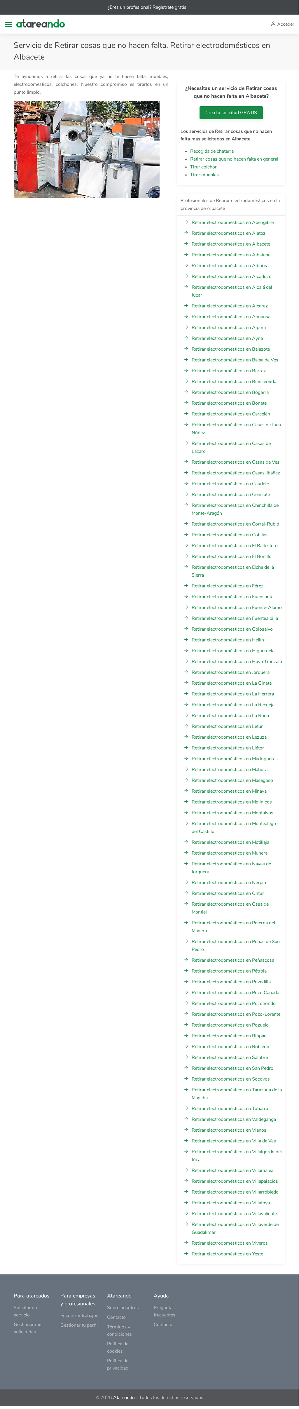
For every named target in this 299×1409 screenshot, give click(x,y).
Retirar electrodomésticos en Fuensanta (232, 597)
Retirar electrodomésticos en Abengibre (233, 222)
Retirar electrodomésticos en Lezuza (229, 737)
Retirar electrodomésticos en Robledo (230, 1046)
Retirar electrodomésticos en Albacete (231, 244)
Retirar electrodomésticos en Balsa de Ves (235, 360)
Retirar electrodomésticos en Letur (227, 726)
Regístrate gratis (169, 7)
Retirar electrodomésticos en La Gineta (232, 683)
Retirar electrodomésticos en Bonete (229, 403)
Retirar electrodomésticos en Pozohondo (234, 1003)
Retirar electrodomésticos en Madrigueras (235, 759)
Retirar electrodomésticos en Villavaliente (234, 1213)
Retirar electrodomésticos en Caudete (230, 484)
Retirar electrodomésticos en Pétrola (229, 971)
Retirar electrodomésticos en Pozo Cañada (235, 992)
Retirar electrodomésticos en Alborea (230, 265)
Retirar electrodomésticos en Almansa (231, 317)
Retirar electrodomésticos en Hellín (228, 640)
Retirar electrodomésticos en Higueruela (233, 651)
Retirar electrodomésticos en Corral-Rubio (235, 524)
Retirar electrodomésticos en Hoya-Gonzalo (237, 661)
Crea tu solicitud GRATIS (231, 112)
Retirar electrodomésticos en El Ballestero (235, 545)
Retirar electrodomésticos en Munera (229, 853)
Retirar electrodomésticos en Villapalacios (235, 1181)
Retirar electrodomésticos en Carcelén (231, 414)
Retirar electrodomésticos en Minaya (229, 791)
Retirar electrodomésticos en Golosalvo (232, 629)
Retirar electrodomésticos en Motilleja (230, 842)
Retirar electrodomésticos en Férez (227, 586)
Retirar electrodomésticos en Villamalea (232, 1170)
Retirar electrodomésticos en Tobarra (230, 1108)
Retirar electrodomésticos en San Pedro (232, 1068)
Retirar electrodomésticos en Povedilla (231, 982)
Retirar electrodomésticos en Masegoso (232, 780)
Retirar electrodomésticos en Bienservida (234, 381)
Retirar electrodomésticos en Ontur (228, 893)
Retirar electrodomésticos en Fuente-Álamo (237, 607)
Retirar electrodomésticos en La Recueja (233, 705)
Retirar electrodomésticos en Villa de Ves (234, 1141)
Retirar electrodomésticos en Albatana (231, 255)
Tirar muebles (204, 175)
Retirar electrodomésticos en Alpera (229, 327)
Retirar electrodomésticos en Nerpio (229, 882)
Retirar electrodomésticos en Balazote (231, 349)
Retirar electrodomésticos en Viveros (230, 1243)
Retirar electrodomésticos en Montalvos (232, 813)
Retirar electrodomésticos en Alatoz (228, 233)
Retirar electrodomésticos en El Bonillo (232, 556)
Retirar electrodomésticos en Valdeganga (234, 1119)
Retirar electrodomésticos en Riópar (229, 1036)
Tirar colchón (204, 167)
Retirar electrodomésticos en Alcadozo (232, 276)
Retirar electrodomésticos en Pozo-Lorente (236, 1014)
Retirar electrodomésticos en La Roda (230, 715)
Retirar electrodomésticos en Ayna (227, 338)
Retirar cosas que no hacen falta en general (234, 159)
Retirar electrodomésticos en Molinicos (232, 802)
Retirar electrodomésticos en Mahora (229, 769)
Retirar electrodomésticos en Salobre (230, 1057)
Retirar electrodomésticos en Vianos (229, 1130)
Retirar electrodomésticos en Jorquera (231, 672)
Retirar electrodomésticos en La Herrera (233, 694)
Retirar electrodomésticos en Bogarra (230, 392)
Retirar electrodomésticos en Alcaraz (230, 306)
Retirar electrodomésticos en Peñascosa (233, 960)
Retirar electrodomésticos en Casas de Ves (235, 462)
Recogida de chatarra (212, 151)
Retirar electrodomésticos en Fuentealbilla (235, 618)
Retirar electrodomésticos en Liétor (228, 748)
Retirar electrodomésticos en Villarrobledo (235, 1192)
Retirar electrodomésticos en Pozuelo (230, 1025)
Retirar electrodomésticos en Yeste (227, 1254)
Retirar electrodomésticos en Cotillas (229, 535)
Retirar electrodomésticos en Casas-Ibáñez (236, 473)
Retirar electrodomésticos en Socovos (231, 1079)
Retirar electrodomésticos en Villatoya (231, 1203)
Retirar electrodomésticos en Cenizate (231, 494)
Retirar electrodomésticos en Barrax (229, 371)
